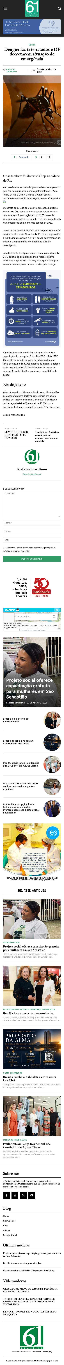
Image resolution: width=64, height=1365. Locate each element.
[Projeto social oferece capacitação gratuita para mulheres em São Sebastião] (32, 672)
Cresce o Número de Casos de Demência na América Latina (30, 1290)
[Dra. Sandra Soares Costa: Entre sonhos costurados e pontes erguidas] (52, 786)
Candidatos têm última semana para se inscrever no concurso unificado (47, 436)
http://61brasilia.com (32, 474)
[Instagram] (14, 1195)
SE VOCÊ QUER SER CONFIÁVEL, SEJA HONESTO (16, 435)
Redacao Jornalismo (11, 70)
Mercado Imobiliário (15, 1140)
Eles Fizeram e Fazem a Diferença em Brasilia (29, 1009)
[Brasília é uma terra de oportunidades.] (52, 720)
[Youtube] (31, 1195)
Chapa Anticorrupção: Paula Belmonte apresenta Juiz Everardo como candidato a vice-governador (21, 808)
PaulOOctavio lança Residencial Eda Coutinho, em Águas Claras (21, 764)
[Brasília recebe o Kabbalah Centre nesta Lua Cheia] (52, 742)
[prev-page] (50, 642)
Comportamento (13, 1073)
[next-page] (55, 642)
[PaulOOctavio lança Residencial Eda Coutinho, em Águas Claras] (52, 764)
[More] (49, 157)
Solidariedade (11, 942)
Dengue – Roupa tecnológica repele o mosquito (29, 1313)
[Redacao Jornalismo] (32, 456)
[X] (23, 1195)
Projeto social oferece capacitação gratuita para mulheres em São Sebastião (30, 688)
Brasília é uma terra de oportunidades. (15, 720)
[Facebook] (6, 1195)
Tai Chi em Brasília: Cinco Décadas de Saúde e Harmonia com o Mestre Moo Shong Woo (29, 1301)
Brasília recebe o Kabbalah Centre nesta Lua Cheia (18, 742)
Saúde (32, 45)
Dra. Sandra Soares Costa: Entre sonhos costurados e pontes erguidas (21, 786)
